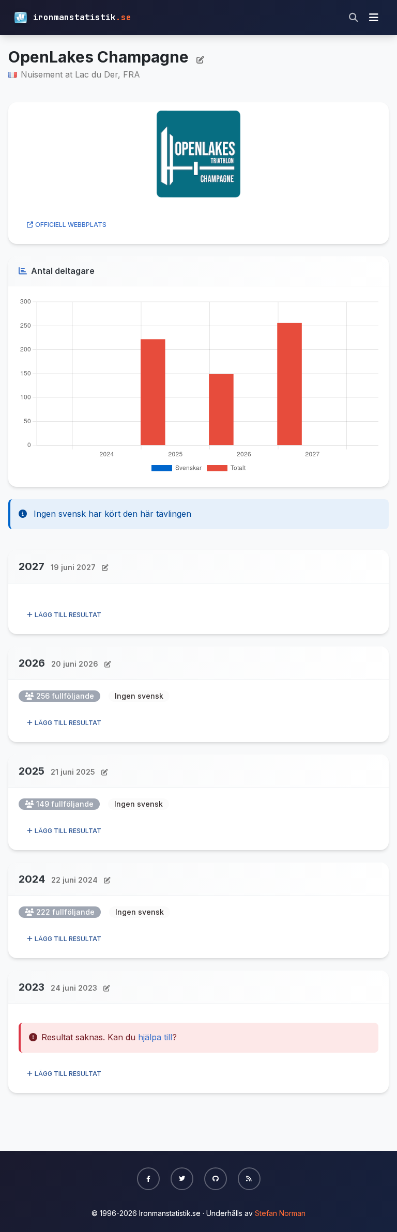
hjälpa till (155, 1037)
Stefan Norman (280, 1213)
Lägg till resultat (68, 615)
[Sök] (353, 17)
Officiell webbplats (70, 224)
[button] (148, 1178)
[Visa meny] (374, 17)
